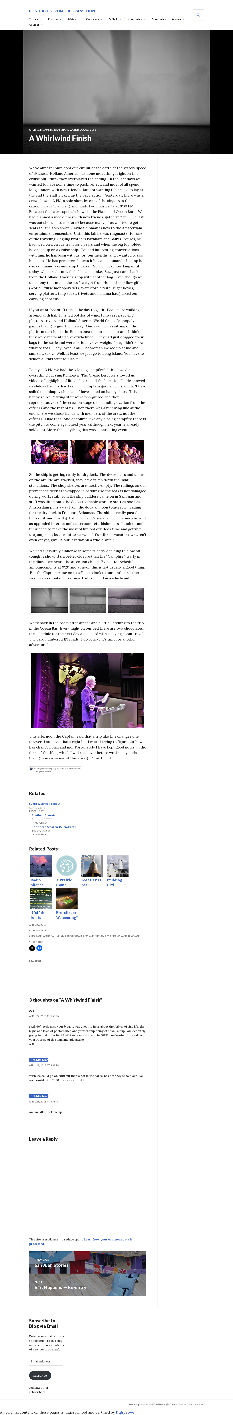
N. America (134, 19)
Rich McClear (38, 930)
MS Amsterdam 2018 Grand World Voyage (112, 936)
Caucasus (92, 19)
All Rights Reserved (42, 771)
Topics (33, 19)
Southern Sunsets (44, 815)
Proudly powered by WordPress (147, 1404)
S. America (159, 19)
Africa (72, 19)
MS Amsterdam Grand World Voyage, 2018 (68, 129)
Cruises (34, 24)
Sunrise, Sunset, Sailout (44, 803)
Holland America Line (45, 936)
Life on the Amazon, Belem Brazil (54, 826)
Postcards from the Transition (62, 11)
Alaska (176, 19)
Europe (53, 19)
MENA (113, 19)
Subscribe (40, 1375)
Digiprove (125, 1412)
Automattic (196, 1404)
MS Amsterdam (72, 936)
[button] (49, 452)
